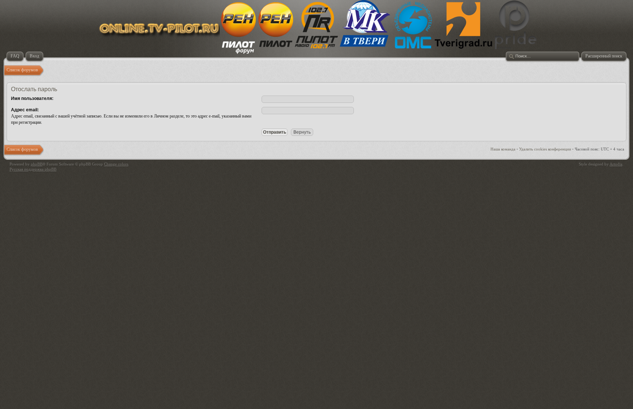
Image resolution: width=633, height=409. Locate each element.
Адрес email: (25, 109)
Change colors (116, 164)
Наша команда (503, 149)
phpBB (36, 164)
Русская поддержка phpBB (33, 169)
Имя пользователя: (32, 98)
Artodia (616, 164)
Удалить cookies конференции (545, 149)
